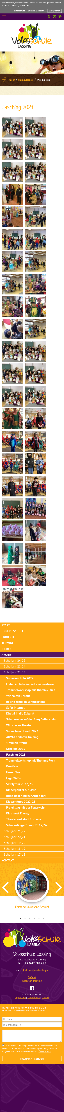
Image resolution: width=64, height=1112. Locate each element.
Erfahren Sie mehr (36, 10)
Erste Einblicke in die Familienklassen (30, 684)
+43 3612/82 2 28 (35, 1007)
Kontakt (8, 860)
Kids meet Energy (17, 813)
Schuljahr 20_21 (14, 837)
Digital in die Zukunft (20, 713)
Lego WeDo (13, 778)
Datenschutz (19, 10)
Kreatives (12, 766)
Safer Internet (15, 708)
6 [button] (43, 918)
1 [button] (20, 918)
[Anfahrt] (49, 16)
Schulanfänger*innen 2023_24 (26, 825)
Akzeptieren (54, 10)
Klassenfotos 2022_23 (20, 802)
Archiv (12, 80)
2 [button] (25, 918)
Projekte (8, 637)
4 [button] (34, 918)
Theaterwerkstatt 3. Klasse (23, 819)
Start (6, 625)
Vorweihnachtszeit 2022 (22, 731)
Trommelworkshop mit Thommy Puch (30, 690)
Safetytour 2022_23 (19, 784)
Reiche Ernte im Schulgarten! (25, 702)
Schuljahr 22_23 (25, 80)
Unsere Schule (13, 631)
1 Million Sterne (16, 743)
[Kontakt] (54, 16)
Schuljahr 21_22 (14, 831)
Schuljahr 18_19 (14, 849)
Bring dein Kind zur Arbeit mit (26, 796)
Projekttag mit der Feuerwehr (25, 807)
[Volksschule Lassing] (32, 35)
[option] (32, 889)
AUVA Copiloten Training (22, 737)
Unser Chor (13, 772)
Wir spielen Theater (19, 725)
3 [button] (29, 918)
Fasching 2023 (43, 80)
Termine (8, 643)
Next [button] (58, 887)
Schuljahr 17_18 (14, 854)
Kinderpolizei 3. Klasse (21, 790)
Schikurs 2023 (15, 749)
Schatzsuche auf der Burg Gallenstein (31, 719)
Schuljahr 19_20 (14, 843)
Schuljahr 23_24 (14, 666)
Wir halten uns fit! (18, 696)
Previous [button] (5, 887)
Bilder (6, 649)
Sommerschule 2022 (19, 678)
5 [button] (39, 918)
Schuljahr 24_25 (14, 661)
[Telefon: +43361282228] (60, 16)
